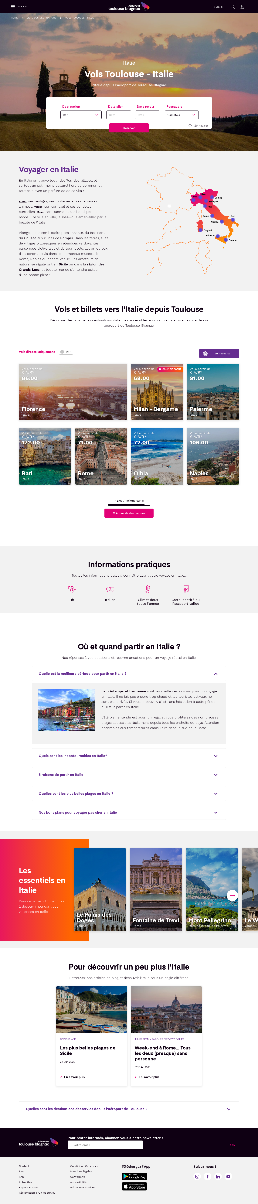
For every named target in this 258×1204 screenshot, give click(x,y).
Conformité (77, 1176)
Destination (71, 106)
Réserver (129, 127)
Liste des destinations (41, 17)
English (219, 7)
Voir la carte (222, 353)
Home (14, 17)
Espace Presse (28, 1187)
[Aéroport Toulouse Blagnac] (38, 1142)
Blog (21, 1171)
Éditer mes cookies (82, 1187)
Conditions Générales (84, 1166)
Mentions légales (81, 1171)
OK (232, 1145)
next (232, 895)
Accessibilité (78, 1182)
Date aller (115, 106)
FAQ (21, 1176)
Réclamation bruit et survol (37, 1192)
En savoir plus (74, 1077)
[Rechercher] (233, 6)
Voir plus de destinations (129, 513)
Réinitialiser (200, 125)
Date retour (145, 106)
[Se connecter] (242, 6)
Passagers (174, 106)
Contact (24, 1166)
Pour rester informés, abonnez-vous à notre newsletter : (115, 1138)
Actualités (25, 1182)
